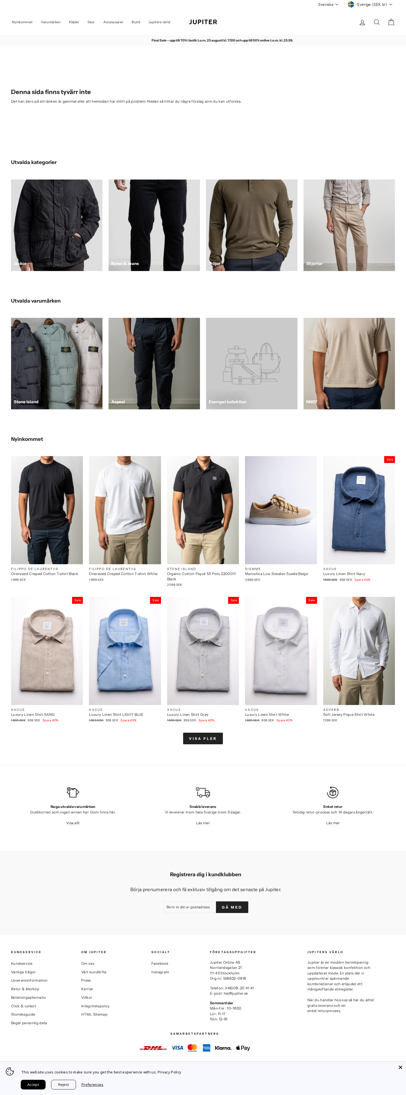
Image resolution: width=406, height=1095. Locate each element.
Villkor (86, 997)
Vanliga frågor (23, 972)
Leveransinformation (29, 980)
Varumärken (50, 22)
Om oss (87, 963)
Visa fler (203, 738)
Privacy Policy (169, 1072)
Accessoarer (113, 22)
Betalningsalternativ (28, 997)
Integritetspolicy (95, 1006)
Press (86, 980)
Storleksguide (23, 1014)
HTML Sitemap (94, 1014)
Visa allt (73, 823)
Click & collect (23, 1006)
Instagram (160, 972)
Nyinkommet (22, 22)
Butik (136, 22)
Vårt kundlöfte (94, 972)
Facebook (159, 963)
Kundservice (22, 963)
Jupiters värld (159, 22)
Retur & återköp (25, 989)
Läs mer (203, 823)
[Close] (400, 1067)
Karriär (87, 989)
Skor (91, 22)
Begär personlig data (29, 1023)
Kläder (74, 22)
